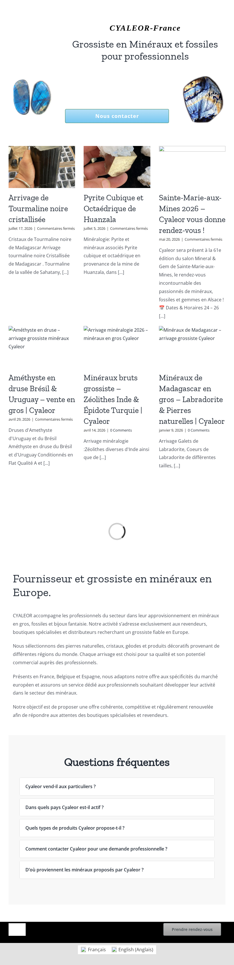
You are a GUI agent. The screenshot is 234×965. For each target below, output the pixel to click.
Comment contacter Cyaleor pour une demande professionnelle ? (96, 849)
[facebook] (10, 20)
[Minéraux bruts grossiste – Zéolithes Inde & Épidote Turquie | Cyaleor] (117, 347)
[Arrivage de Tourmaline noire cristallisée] (42, 167)
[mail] (47, 20)
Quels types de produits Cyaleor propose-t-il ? (74, 828)
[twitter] (19, 20)
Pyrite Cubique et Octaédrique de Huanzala (113, 208)
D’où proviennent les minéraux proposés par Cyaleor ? (84, 870)
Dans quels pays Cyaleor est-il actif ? (64, 807)
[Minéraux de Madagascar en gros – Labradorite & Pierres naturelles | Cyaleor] (192, 347)
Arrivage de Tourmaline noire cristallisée (38, 208)
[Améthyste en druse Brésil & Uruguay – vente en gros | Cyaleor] (42, 347)
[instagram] (28, 20)
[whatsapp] (37, 20)
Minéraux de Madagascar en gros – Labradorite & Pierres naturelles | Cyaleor (192, 399)
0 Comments (121, 430)
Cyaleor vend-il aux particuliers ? (60, 786)
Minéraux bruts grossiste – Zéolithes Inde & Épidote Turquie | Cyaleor (113, 399)
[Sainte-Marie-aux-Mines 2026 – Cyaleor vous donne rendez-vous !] (192, 167)
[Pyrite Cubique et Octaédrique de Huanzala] (117, 167)
